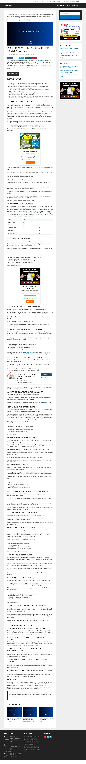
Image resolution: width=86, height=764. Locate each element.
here (17, 697)
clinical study (44, 402)
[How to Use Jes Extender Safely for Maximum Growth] (14, 712)
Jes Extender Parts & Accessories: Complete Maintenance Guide (29, 719)
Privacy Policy (65, 1)
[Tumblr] (50, 737)
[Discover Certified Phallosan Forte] (30, 141)
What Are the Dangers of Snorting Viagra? (68, 75)
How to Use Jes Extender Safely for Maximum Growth (14, 719)
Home (9, 20)
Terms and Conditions (74, 1)
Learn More (30, 301)
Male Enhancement (74, 5)
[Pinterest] (45, 737)
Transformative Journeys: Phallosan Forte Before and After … (69, 67)
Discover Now (30, 162)
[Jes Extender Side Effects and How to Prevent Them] (46, 712)
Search (70, 17)
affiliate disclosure (19, 17)
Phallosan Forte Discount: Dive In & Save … (69, 56)
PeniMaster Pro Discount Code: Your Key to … (69, 49)
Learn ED (61, 5)
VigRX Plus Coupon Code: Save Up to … (70, 53)
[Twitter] (48, 737)
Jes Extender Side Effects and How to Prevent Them (46, 719)
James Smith (11, 54)
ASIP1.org (6, 762)
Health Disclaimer (56, 1)
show (16, 73)
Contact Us (42, 1)
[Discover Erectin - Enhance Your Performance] (30, 276)
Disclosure (48, 1)
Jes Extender (31, 54)
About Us (36, 1)
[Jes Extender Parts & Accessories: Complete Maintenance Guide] (30, 712)
